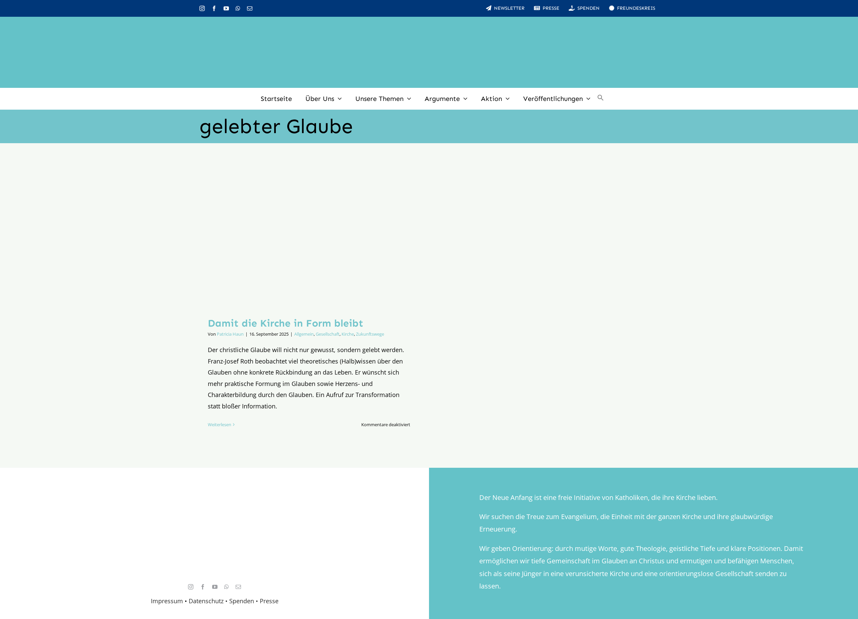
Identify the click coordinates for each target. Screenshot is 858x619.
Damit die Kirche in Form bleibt (285, 323)
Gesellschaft (328, 334)
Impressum (167, 601)
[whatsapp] (238, 8)
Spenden (242, 601)
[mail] (249, 8)
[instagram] (202, 8)
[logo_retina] (216, 504)
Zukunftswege (370, 334)
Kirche (348, 334)
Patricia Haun (230, 334)
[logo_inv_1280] (429, 26)
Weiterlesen (219, 424)
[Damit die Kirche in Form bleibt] (309, 235)
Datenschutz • (208, 601)
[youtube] (226, 8)
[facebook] (214, 8)
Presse (269, 601)
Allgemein (304, 334)
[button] (600, 99)
